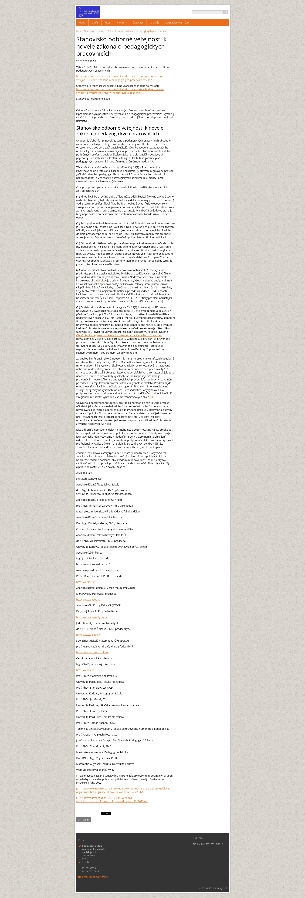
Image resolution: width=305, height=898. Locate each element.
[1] (99, 280)
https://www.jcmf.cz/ (88, 635)
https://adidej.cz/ (86, 582)
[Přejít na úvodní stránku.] (88, 16)
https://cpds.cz (85, 670)
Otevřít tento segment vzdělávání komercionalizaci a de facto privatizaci (119, 335)
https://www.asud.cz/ (89, 599)
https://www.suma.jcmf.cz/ (92, 652)
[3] (151, 397)
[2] (167, 369)
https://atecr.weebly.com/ (91, 617)
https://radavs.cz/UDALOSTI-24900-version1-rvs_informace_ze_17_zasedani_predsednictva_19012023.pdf (112, 799)
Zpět (86, 820)
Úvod (79, 31)
